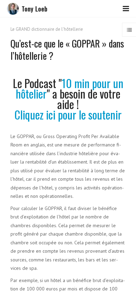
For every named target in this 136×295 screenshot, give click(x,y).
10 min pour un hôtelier (69, 88)
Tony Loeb (34, 8)
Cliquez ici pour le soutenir (68, 114)
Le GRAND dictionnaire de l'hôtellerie (46, 29)
